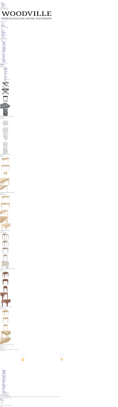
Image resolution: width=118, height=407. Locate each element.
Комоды (3, 382)
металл (5, 72)
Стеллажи (4, 385)
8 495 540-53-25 (3, 6)
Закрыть (1, 399)
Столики (4, 381)
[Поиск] (6, 9)
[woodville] (26, 20)
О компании (2, 34)
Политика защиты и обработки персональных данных (6, 397)
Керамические (4, 50)
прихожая (6, 78)
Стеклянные (4, 47)
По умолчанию (5, 68)
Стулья (2, 41)
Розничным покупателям (4, 4)
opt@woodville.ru (3, 37)
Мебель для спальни (3, 54)
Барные (3, 43)
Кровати (3, 380)
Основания (4, 56)
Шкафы (3, 386)
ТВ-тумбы (4, 61)
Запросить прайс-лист (2, 350)
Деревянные (4, 42)
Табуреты (4, 44)
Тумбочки (4, 55)
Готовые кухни (4, 387)
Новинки (2, 40)
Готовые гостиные (5, 60)
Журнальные (4, 49)
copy (9, 154)
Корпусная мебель (3, 384)
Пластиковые (4, 376)
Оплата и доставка (3, 391)
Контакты (2, 5)
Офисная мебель (3, 51)
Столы (2, 46)
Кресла (3, 52)
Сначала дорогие (5, 69)
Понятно (1, 406)
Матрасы (4, 57)
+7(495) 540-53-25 (2, 2)
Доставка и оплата (3, 3)
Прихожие (4, 59)
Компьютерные (4, 48)
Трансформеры (4, 373)
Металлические (4, 375)
